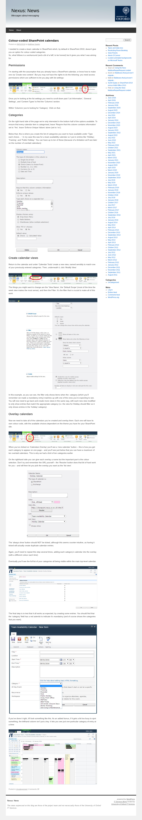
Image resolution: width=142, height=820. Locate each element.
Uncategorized (21, 789)
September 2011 (114, 272)
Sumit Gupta (112, 83)
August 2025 (112, 110)
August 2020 (112, 165)
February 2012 (113, 262)
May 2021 (111, 153)
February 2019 (113, 188)
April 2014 (112, 227)
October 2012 (113, 247)
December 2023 (114, 123)
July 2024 (111, 115)
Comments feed (114, 295)
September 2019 (114, 178)
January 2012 (113, 265)
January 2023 (113, 130)
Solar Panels (113, 53)
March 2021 (112, 158)
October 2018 (113, 195)
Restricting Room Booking (118, 50)
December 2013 (114, 232)
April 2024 (112, 118)
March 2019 (112, 185)
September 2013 (114, 235)
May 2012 (111, 257)
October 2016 (113, 213)
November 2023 (114, 125)
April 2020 (112, 168)
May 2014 (111, 225)
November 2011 (114, 270)
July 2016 (111, 218)
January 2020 (113, 173)
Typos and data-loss (115, 48)
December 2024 (114, 113)
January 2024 (113, 120)
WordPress (130, 799)
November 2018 (114, 193)
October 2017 (113, 203)
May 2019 (111, 183)
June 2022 (112, 140)
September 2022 (114, 133)
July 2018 (111, 198)
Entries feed (112, 292)
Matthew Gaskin (34, 44)
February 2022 (113, 145)
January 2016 (113, 220)
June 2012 (112, 255)
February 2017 (113, 210)
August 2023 (112, 128)
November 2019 (114, 175)
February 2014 (113, 230)
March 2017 (112, 208)
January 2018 (113, 200)
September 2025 (114, 108)
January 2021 (113, 160)
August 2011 (112, 275)
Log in (110, 290)
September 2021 (114, 150)
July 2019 (111, 180)
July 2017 (111, 205)
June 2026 (112, 98)
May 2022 (111, 143)
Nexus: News (25, 10)
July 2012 (111, 252)
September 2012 (114, 250)
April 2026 (112, 100)
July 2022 (111, 138)
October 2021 (113, 148)
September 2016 (114, 215)
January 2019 (113, 190)
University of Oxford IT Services (123, 804)
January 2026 (113, 105)
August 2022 (112, 135)
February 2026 (113, 103)
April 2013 (112, 242)
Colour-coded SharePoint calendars (34, 40)
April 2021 (112, 155)
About (18, 30)
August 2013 (112, 237)
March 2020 (112, 170)
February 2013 (113, 245)
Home (11, 30)
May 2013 (111, 240)
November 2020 (114, 163)
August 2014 (112, 222)
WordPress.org (113, 297)
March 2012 (112, 260)
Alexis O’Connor (114, 55)
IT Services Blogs (120, 802)
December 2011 (114, 267)
